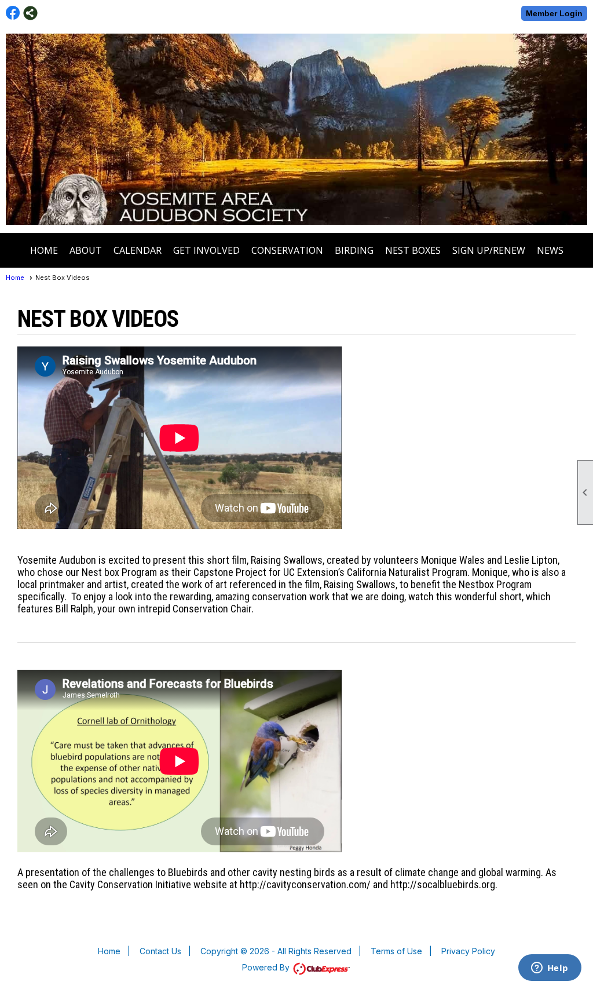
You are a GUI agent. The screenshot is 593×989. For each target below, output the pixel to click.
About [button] (85, 250)
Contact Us (160, 951)
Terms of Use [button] (396, 951)
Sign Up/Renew (488, 250)
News (550, 250)
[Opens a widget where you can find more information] (549, 968)
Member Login (554, 13)
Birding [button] (354, 250)
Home (44, 250)
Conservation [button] (287, 250)
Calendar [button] (138, 250)
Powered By (267, 967)
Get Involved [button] (206, 250)
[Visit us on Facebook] (13, 13)
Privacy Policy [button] (468, 951)
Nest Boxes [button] (413, 250)
